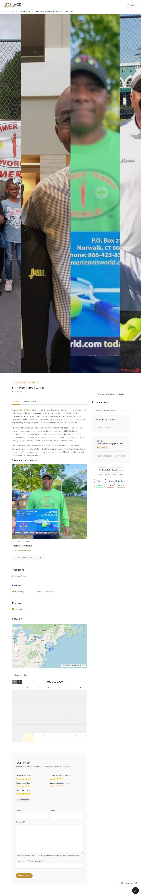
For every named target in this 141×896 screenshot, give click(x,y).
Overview (16, 401)
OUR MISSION (26, 11)
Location (25, 401)
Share (99, 481)
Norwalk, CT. (33, 382)
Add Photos (24, 800)
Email (54, 810)
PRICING (69, 11)
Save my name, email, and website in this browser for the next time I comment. (48, 856)
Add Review (36, 401)
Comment (20, 822)
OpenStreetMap (73, 665)
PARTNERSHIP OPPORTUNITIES (49, 11)
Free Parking (19, 592)
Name (19, 810)
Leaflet (64, 665)
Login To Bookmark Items (112, 470)
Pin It (111, 485)
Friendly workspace (47, 592)
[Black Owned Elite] (13, 5)
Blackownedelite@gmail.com (109, 443)
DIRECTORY (10, 11)
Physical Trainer (19, 382)
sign (21, 557)
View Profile (101, 447)
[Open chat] (135, 890)
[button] (16, 644)
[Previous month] (14, 682)
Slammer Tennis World (21, 410)
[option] (95, 193)
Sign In (132, 6)
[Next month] (19, 682)
